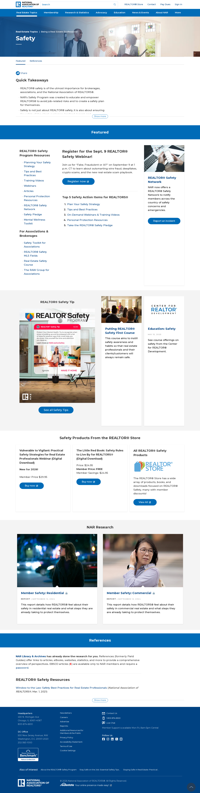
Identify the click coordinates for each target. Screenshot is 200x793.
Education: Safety (161, 329)
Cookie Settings (67, 750)
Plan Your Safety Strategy (83, 204)
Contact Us (111, 713)
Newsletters (66, 713)
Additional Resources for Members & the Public (71, 731)
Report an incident (164, 221)
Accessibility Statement (71, 742)
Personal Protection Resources (87, 220)
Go (115, 4)
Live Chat (110, 723)
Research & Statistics (77, 12)
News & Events (140, 12)
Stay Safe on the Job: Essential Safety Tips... (100, 769)
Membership (51, 12)
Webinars (30, 185)
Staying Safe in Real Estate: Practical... (141, 769)
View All (143, 502)
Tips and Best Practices (82, 209)
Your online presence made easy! (93, 785)
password (22, 667)
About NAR (162, 12)
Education (119, 12)
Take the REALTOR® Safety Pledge (90, 225)
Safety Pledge (33, 214)
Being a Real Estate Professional (59, 31)
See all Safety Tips (56, 410)
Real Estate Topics (26, 12)
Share (23, 73)
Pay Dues (165, 4)
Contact (151, 4)
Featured (20, 61)
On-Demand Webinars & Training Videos (93, 214)
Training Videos (34, 180)
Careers (64, 717)
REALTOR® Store (133, 4)
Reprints (64, 726)
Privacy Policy (66, 737)
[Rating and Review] (28, 760)
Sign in (178, 4)
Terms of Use (66, 746)
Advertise (64, 721)
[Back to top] (191, 787)
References (36, 61)
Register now (76, 181)
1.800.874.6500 (113, 718)
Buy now (30, 485)
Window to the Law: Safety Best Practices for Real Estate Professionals (61, 687)
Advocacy (101, 12)
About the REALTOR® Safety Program (59, 769)
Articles (29, 191)
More (178, 12)
